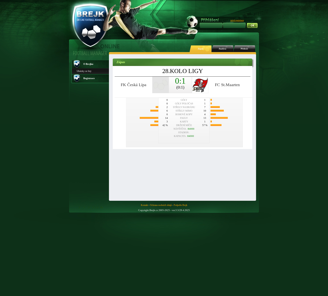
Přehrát (244, 49)
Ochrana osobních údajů (161, 205)
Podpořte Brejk (180, 205)
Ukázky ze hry (84, 71)
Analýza (222, 49)
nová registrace (237, 20)
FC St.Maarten (227, 84)
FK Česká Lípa (133, 84)
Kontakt (144, 205)
